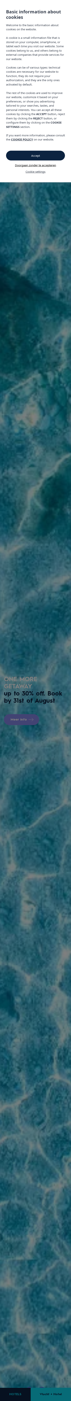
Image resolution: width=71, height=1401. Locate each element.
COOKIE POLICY (22, 139)
